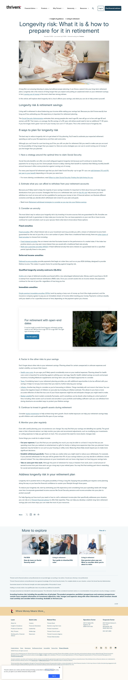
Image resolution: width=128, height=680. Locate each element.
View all (101, 530)
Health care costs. (27, 372)
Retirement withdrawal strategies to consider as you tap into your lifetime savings (57, 202)
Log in (101, 8)
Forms (21, 648)
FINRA (40, 655)
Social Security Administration (32, 118)
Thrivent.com (34, 660)
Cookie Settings (15, 648)
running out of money (31, 94)
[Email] (35, 515)
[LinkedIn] (31, 515)
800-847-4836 (107, 631)
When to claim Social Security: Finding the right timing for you (71, 178)
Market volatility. (26, 396)
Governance (28, 648)
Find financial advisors (113, 8)
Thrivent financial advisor (40, 500)
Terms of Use (54, 648)
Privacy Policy (49, 669)
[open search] (93, 8)
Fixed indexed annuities (29, 241)
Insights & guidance (57, 19)
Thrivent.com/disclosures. (17, 656)
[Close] (59, 667)
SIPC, (46, 655)
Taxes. (23, 381)
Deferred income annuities (28, 261)
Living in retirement (73, 19)
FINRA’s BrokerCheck (44, 660)
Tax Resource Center (37, 648)
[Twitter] (27, 515)
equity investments (32, 414)
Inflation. (24, 387)
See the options (32, 337)
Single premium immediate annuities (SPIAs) (34, 293)
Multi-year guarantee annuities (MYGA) (34, 247)
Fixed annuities (24, 232)
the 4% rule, (83, 193)
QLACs (21, 276)
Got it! (54, 676)
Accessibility (47, 648)
